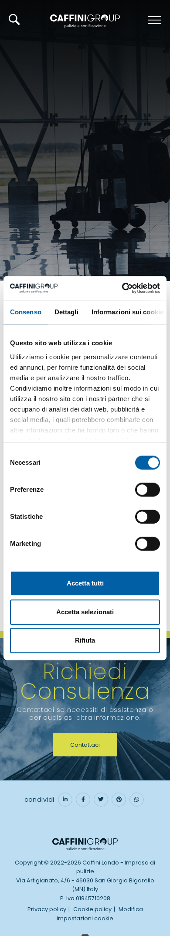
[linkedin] (65, 800)
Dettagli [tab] (66, 312)
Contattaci (85, 745)
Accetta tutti (85, 583)
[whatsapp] (136, 800)
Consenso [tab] (25, 312)
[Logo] (85, 20)
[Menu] (153, 20)
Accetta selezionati (85, 612)
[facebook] (83, 800)
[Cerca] (14, 19)
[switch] (147, 490)
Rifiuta (85, 640)
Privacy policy (46, 909)
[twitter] (101, 800)
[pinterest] (119, 800)
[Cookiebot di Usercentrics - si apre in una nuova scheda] (122, 288)
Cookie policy (92, 909)
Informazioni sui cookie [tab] (127, 312)
